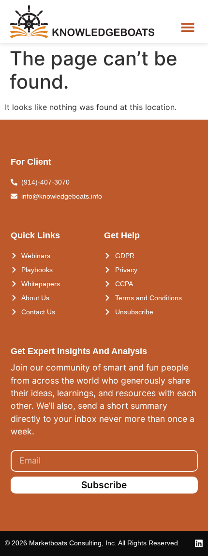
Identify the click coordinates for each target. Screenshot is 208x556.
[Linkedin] (198, 543)
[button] (187, 27)
